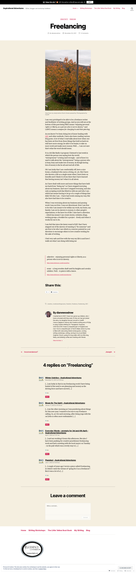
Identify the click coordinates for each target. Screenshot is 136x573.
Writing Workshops (86, 8)
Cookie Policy (42, 569)
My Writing (116, 8)
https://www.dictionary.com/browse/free (58, 263)
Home (74, 8)
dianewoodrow (56, 33)
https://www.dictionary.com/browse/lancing (59, 274)
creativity (64, 19)
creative (49, 304)
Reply (47, 396)
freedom (73, 19)
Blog (123, 8)
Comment (85, 517)
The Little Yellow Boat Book (102, 8)
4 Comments (84, 33)
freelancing (81, 304)
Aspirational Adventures (13, 8)
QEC (46, 136)
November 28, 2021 (70, 33)
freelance (75, 304)
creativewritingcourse (59, 304)
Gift (89, 2)
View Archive (57, 340)
